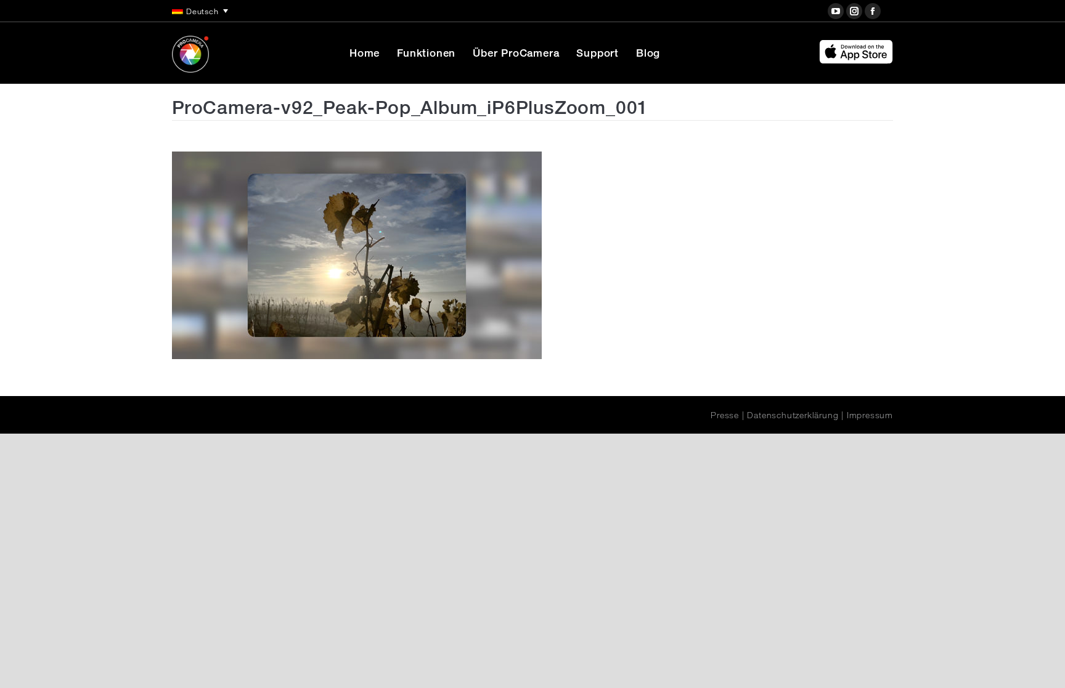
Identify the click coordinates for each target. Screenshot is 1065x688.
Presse (725, 415)
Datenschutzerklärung (792, 415)
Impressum (870, 415)
